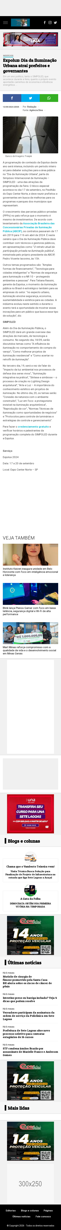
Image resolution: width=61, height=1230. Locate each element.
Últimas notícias (21, 1216)
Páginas (48, 1210)
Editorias (11, 1210)
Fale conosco (43, 1216)
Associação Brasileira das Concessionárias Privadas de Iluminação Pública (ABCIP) (29, 227)
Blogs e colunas (30, 1210)
